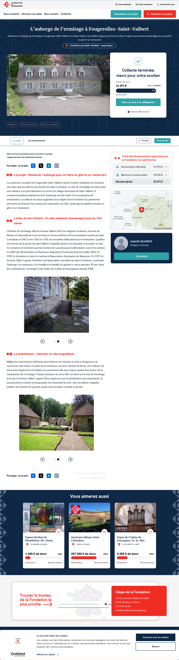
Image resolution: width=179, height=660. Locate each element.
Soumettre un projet (126, 14)
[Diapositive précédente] (43, 341)
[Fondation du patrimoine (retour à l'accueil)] (13, 4)
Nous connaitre (11, 14)
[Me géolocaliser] (106, 604)
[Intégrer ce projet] (56, 165)
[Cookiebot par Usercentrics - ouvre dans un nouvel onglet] (18, 654)
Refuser (156, 646)
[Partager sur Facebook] (33, 165)
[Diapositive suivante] (70, 341)
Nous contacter (145, 4)
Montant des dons (123, 82)
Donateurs (121, 95)
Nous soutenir (51, 14)
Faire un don (162, 140)
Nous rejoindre (125, 4)
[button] (55, 341)
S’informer (66, 14)
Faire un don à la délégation (138, 102)
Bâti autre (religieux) (50, 124)
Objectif (154, 86)
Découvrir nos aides (32, 14)
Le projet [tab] (17, 140)
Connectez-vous (167, 4)
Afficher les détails (46, 654)
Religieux (12, 124)
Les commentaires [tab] (36, 140)
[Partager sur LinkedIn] (49, 165)
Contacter (142, 256)
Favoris (145, 140)
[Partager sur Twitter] (41, 165)
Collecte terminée (28, 124)
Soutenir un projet (161, 14)
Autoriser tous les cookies (156, 637)
